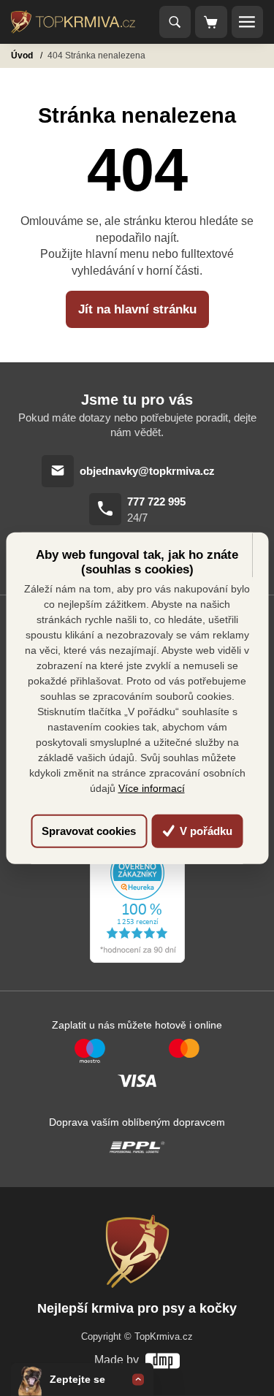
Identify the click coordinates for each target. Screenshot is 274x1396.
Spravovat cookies (89, 831)
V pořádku (204, 831)
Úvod (23, 55)
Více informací (151, 788)
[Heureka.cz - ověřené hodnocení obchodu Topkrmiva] (137, 904)
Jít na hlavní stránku (137, 309)
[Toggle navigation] (175, 22)
